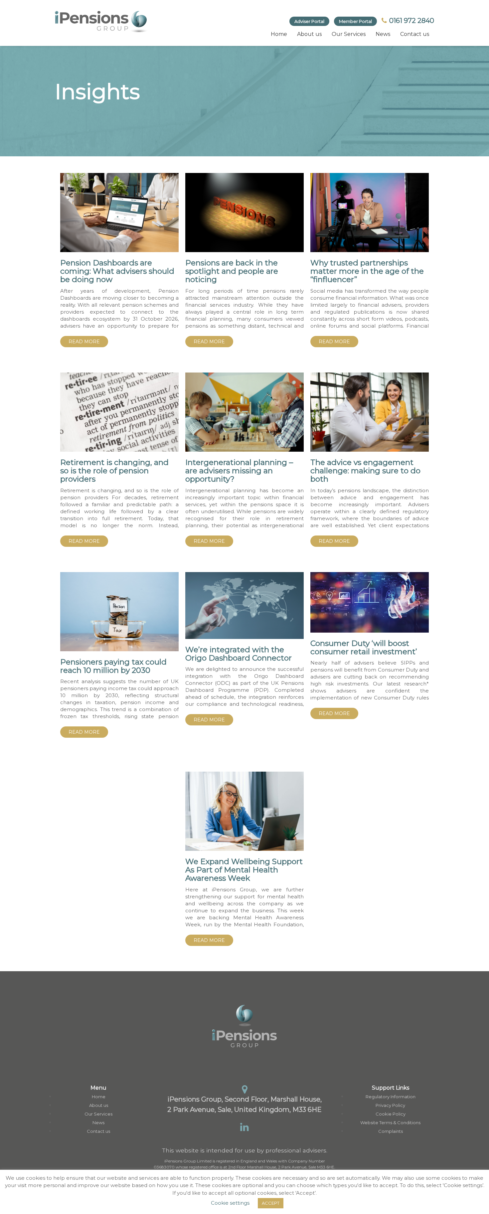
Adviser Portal (309, 21)
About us (309, 34)
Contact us (414, 34)
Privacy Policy (390, 1105)
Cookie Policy (391, 1114)
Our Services (349, 34)
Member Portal (355, 21)
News (383, 34)
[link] (101, 21)
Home (279, 34)
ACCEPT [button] (270, 1203)
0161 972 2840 (411, 21)
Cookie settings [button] (230, 1203)
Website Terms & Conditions (390, 1122)
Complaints (390, 1131)
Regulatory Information (390, 1096)
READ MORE (84, 342)
